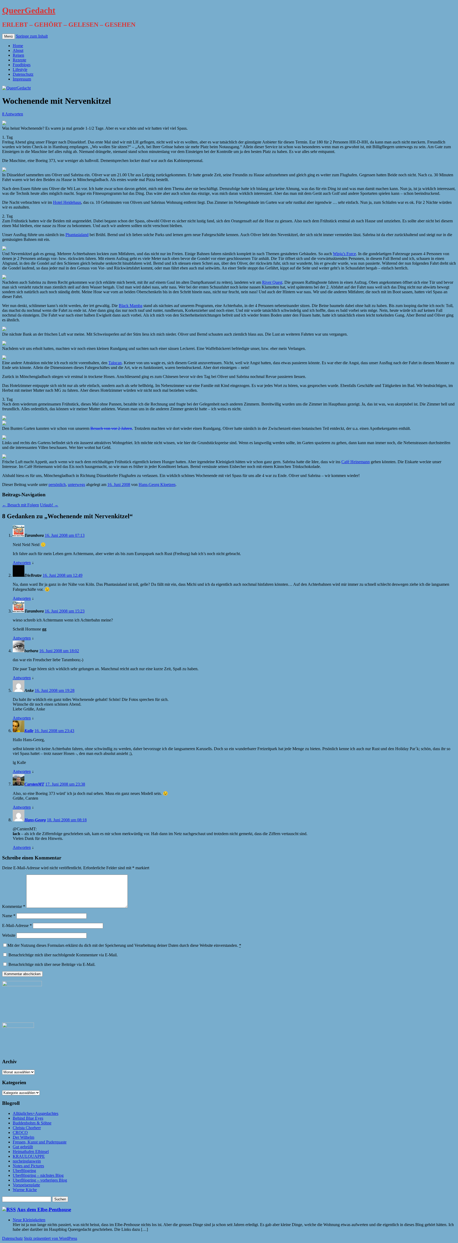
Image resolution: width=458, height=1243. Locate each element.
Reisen (18, 55)
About (18, 50)
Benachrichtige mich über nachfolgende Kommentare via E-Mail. (63, 955)
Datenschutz (23, 74)
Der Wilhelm (23, 1137)
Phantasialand (77, 234)
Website (8, 935)
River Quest (272, 282)
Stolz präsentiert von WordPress (50, 1238)
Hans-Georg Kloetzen (157, 484)
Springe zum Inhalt (32, 36)
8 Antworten (12, 114)
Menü (8, 36)
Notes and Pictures (28, 1166)
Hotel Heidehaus (67, 202)
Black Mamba (130, 305)
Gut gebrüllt (23, 1147)
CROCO (20, 1132)
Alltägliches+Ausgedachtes (35, 1113)
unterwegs (76, 484)
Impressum (22, 79)
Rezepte (19, 60)
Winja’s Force (344, 253)
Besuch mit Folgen (20, 505)
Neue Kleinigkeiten (29, 1220)
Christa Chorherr (27, 1127)
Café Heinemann (355, 462)
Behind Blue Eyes (28, 1118)
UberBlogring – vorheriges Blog (40, 1180)
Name (8, 915)
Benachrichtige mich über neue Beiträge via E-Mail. (51, 964)
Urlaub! (49, 505)
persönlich (57, 484)
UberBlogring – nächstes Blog (38, 1175)
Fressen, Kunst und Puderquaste (40, 1142)
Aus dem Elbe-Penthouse (44, 1209)
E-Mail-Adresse (17, 925)
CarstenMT (34, 784)
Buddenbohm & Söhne (32, 1123)
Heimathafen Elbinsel (31, 1151)
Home (18, 45)
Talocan (115, 363)
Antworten (22, 562)
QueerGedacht (28, 10)
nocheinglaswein (27, 1161)
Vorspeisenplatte (26, 1185)
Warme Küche (25, 1189)
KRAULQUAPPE (29, 1156)
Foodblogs (21, 64)
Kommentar (13, 906)
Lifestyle (20, 69)
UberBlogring (24, 1170)
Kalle (28, 730)
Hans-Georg (35, 820)
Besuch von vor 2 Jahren (111, 428)
